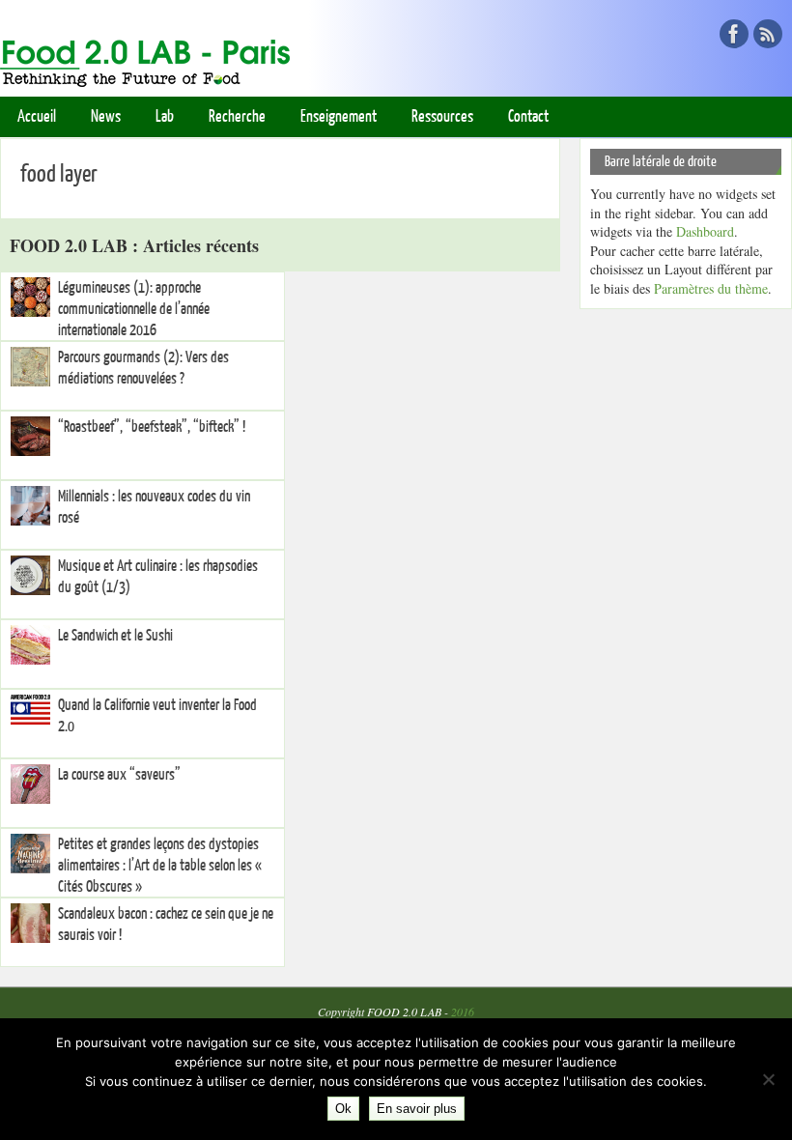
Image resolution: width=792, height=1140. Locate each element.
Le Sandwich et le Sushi (115, 635)
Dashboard (705, 231)
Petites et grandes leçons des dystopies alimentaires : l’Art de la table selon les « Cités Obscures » (160, 866)
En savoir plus (417, 1108)
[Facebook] (734, 33)
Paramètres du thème (711, 288)
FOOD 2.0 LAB (404, 1011)
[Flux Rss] (767, 33)
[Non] (768, 1079)
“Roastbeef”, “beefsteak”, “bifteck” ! (151, 427)
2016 (462, 1011)
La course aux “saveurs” (119, 775)
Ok (343, 1108)
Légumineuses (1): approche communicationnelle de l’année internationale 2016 (134, 309)
